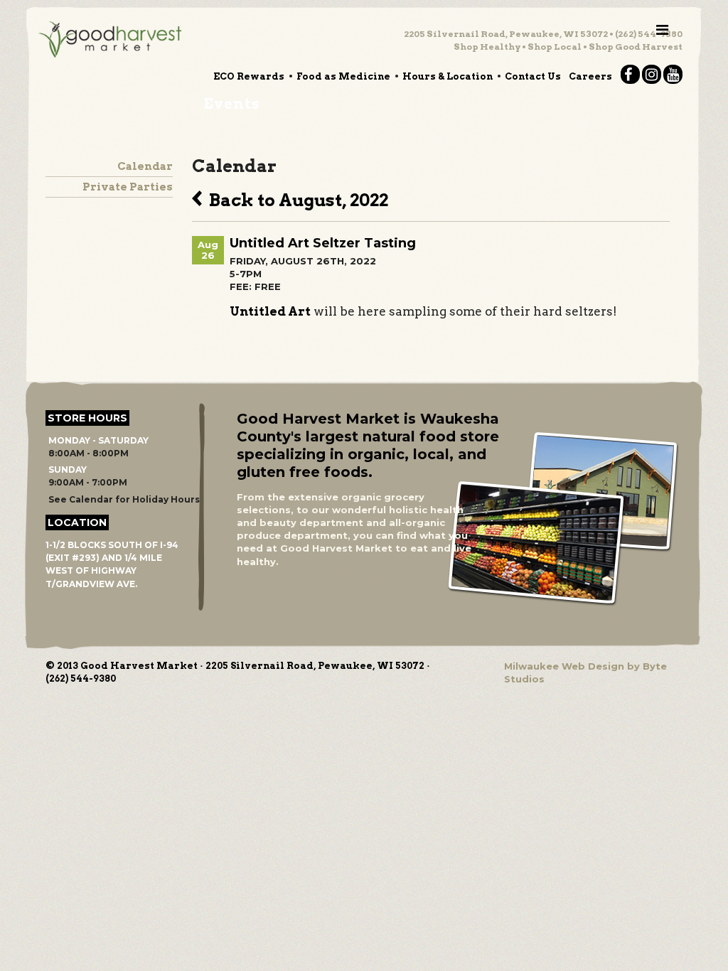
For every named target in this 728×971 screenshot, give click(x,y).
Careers (590, 76)
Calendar (145, 166)
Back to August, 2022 (295, 198)
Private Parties (127, 187)
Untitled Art (270, 311)
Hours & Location (447, 76)
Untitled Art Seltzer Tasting (323, 243)
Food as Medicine (343, 76)
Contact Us (533, 76)
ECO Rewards (248, 76)
